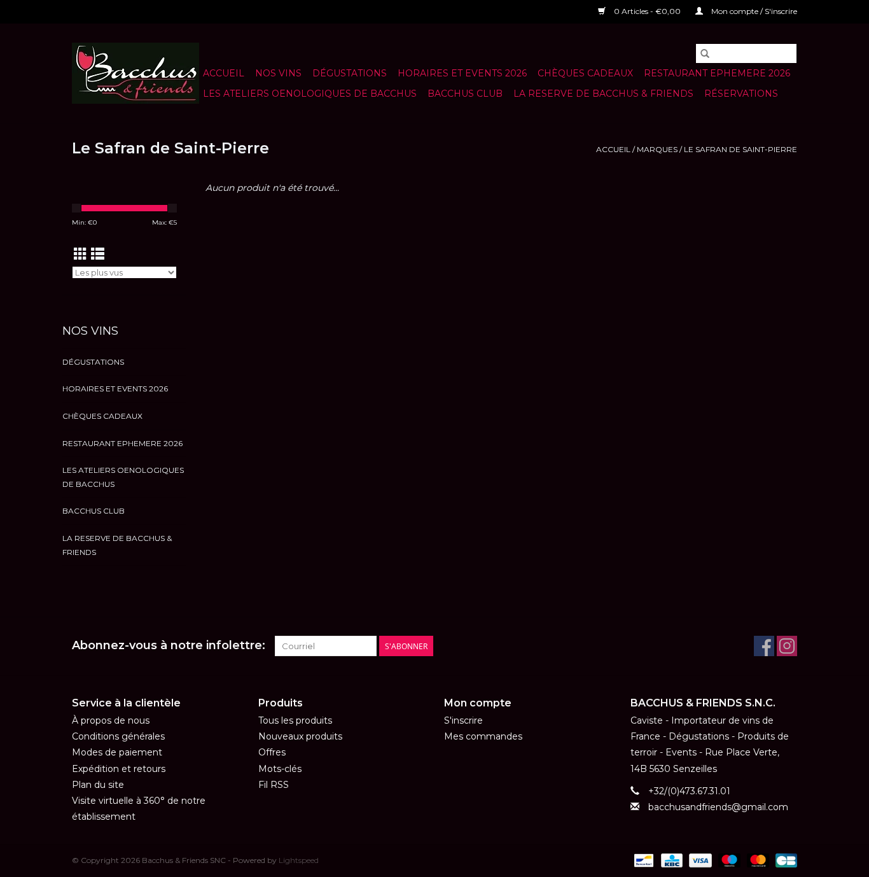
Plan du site (98, 784)
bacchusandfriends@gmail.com (718, 807)
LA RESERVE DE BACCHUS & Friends (603, 93)
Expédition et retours (118, 769)
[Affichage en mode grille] (80, 254)
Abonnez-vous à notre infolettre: (168, 645)
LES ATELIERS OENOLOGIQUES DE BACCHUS (310, 93)
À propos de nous (110, 720)
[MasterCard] (756, 859)
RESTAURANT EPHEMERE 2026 (717, 73)
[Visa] (699, 859)
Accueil (223, 73)
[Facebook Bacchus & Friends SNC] (764, 646)
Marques (657, 149)
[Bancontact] (643, 859)
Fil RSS (273, 784)
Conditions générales (118, 736)
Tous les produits (295, 720)
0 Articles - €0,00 (647, 11)
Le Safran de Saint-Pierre (740, 149)
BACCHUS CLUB (465, 93)
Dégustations (349, 73)
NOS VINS (278, 73)
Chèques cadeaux (585, 73)
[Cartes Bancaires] (784, 859)
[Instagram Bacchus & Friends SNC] (787, 646)
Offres (272, 752)
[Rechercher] (704, 53)
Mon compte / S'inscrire (753, 11)
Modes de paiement (117, 752)
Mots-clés (280, 769)
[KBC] (671, 859)
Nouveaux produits (300, 736)
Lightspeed (299, 860)
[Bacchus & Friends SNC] (135, 73)
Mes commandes (483, 736)
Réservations (741, 93)
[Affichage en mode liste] (97, 254)
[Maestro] (728, 859)
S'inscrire (463, 720)
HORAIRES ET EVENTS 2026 (462, 73)
